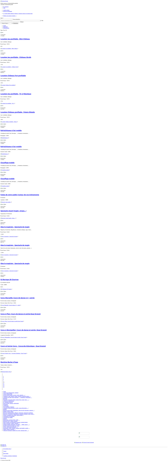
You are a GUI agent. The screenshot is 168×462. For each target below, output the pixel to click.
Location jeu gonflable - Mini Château (15, 39)
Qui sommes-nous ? (7, 448)
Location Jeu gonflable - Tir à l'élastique (16, 94)
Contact (4, 451)
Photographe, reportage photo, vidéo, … (11, 419)
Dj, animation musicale (8, 402)
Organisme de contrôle (8, 417)
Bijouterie (5, 398)
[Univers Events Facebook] (88, 442)
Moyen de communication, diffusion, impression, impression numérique (18, 412)
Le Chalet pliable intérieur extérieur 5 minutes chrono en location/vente (17, 13)
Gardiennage (5, 405)
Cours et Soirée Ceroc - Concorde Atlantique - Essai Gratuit (23, 346)
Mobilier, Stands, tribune (8, 411)
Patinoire (5, 418)
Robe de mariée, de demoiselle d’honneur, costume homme (15, 422)
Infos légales (5, 453)
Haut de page (3, 458)
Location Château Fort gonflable (13, 75)
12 (3, 384)
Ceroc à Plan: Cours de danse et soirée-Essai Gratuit (21, 314)
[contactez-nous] (78, 442)
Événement (5, 404)
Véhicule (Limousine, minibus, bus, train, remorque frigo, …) (16, 430)
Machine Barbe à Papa (9, 362)
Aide (4, 7)
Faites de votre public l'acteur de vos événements (20, 195)
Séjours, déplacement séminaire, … (10, 427)
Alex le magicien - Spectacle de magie (15, 227)
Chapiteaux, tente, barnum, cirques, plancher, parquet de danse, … (17, 396)
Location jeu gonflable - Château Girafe (16, 57)
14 (3, 386)
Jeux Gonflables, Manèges (8, 406)
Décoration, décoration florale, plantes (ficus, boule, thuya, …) (16, 399)
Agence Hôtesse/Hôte (7, 393)
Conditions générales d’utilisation (10, 455)
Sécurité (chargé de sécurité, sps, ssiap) (11, 425)
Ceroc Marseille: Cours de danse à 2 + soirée (18, 298)
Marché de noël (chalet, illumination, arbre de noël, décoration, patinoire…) (18, 410)
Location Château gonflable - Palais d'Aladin (18, 112)
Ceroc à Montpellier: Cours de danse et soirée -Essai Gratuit (24, 330)
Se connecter (5, 6)
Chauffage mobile (7, 162)
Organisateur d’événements (8, 416)
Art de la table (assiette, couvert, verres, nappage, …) (14, 395)
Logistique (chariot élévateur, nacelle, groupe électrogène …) (15, 408)
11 (3, 383)
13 (3, 385)
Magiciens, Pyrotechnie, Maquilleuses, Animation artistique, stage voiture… (19, 414)
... (3, 381)
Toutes (4, 25)
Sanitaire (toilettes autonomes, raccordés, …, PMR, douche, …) (16, 424)
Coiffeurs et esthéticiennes (8, 401)
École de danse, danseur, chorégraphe (11, 403)
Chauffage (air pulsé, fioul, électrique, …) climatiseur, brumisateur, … (17, 397)
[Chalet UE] (3, 444)
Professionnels (6, 28)
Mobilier (5, 409)
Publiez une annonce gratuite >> (10, 15)
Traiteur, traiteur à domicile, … (9, 429)
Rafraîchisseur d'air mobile (11, 130)
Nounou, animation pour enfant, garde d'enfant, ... (13, 415)
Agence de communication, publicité (10, 392)
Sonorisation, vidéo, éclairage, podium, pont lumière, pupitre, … (16, 428)
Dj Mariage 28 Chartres (10, 279)
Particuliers (5, 26)
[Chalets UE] (3, 445)
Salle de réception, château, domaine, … (11, 423)
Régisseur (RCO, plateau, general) (10, 421)
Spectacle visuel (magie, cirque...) (13, 211)
